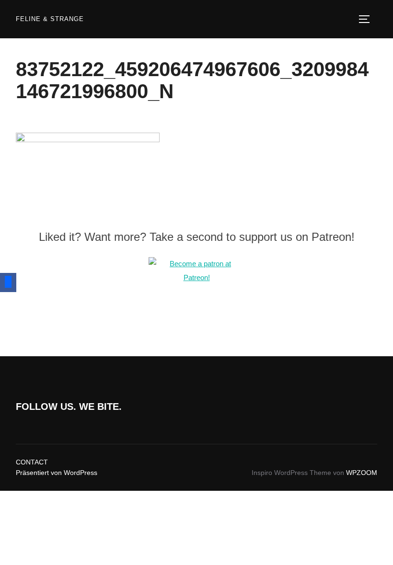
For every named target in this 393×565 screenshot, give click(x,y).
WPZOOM (361, 472)
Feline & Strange (50, 19)
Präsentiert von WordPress (56, 472)
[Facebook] (8, 282)
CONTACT (32, 462)
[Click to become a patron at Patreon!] (196, 277)
